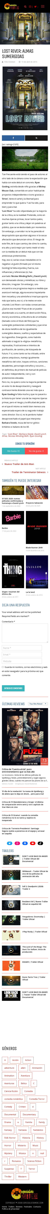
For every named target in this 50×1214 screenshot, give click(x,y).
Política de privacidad (10, 1209)
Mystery (8, 1153)
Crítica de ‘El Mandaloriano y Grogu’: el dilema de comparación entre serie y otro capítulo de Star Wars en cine (22, 804)
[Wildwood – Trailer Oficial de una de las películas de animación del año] (11, 875)
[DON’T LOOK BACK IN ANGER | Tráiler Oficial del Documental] (11, 860)
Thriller (8, 1176)
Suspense (9, 1168)
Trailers (11, 1207)
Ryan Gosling (35, 436)
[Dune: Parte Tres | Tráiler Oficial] (11, 981)
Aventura (25, 1075)
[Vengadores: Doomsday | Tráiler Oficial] (11, 920)
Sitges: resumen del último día (10, 593)
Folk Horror (10, 1137)
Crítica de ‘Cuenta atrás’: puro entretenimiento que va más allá (18, 770)
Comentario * (8, 621)
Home (4, 1207)
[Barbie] (13, 518)
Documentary (29, 1114)
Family (42, 1122)
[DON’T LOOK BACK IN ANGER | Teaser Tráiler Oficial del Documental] (11, 996)
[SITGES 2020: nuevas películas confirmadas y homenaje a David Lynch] (13, 490)
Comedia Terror (37, 1099)
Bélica (24, 1083)
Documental (10, 1114)
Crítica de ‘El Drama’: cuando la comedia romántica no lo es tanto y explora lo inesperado (20, 818)
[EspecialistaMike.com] (11, 9)
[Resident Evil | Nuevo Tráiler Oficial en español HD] (11, 905)
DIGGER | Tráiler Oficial (32, 962)
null (42, 1153)
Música (22, 1153)
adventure (9, 1067)
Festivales (28, 1207)
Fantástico (38, 1130)
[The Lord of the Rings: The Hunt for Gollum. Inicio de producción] (11, 951)
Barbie (5, 528)
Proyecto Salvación (34, 503)
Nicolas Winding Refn (18, 436)
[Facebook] (13, 138)
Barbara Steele (26, 434)
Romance (16, 1161)
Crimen (22, 1106)
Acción (10, 784)
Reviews (19, 1207)
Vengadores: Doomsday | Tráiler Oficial (33, 917)
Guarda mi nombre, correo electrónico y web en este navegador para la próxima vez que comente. (24, 671)
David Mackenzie (31, 784)
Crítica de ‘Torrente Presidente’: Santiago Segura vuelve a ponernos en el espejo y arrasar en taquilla (23, 831)
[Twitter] (36, 138)
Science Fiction (34, 1161)
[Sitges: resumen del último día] (13, 571)
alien (23, 1067)
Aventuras (9, 1083)
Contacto (37, 1207)
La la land (30, 592)
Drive (4, 436)
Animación (37, 1067)
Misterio (22, 1145)
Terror (31, 1168)
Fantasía (22, 1130)
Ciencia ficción (11, 1091)
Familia (28, 1122)
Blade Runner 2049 (34, 547)
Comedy (8, 1106)
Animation (9, 1075)
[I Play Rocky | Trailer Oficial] (11, 935)
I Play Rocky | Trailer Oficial (34, 931)
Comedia (28, 1091)
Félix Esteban (9, 62)
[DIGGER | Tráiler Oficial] (11, 966)
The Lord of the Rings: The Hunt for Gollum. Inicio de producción (34, 949)
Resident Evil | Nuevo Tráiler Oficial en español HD (35, 902)
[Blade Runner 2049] (37, 527)
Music (35, 1145)
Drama (7, 1122)
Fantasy (8, 1130)
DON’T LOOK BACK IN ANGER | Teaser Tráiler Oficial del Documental (35, 994)
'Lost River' (12, 434)
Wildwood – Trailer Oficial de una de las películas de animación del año (35, 874)
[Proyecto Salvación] (37, 492)
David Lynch (40, 434)
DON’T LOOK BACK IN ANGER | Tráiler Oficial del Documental (35, 858)
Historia (26, 1137)
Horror (7, 1145)
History (40, 1137)
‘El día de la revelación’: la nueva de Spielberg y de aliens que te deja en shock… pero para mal (23, 792)
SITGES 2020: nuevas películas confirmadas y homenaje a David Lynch (13, 500)
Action (28, 1060)
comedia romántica (13, 1099)
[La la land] (37, 571)
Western (22, 1176)
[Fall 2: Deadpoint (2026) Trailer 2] (11, 890)
